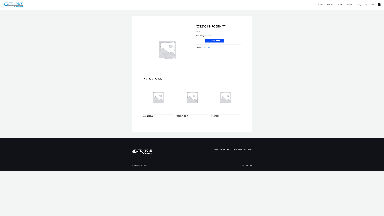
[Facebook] (247, 165)
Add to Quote (214, 41)
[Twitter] (251, 165)
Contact (349, 5)
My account (369, 5)
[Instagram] (243, 165)
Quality (358, 5)
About (339, 5)
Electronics (206, 47)
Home (320, 5)
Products (330, 5)
